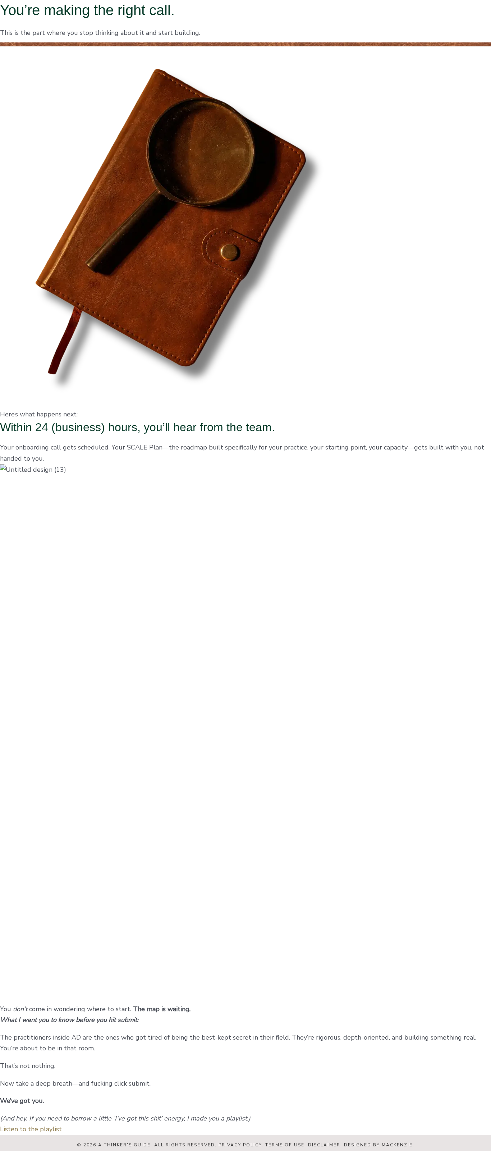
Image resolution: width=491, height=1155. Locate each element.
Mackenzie (397, 1145)
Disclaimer (324, 1145)
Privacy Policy (240, 1145)
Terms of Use (284, 1145)
